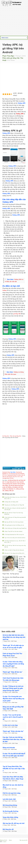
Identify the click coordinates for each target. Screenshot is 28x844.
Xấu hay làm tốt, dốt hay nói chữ (13, 823)
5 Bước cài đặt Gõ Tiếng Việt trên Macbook (14, 550)
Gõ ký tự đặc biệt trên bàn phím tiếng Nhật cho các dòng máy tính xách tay (14, 637)
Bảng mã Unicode (9, 747)
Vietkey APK (20, 114)
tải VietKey (9, 487)
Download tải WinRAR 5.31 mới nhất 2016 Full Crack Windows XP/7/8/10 (13, 473)
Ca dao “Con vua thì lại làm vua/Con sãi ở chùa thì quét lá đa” (13, 717)
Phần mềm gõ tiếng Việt (11, 58)
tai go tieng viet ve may (13, 482)
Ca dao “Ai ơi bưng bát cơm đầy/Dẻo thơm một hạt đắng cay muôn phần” (13, 698)
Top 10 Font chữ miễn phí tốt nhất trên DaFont (14, 537)
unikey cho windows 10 (8, 489)
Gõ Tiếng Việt (12, 3)
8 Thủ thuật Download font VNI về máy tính (14, 534)
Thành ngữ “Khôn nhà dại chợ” (13, 731)
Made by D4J (3, 840)
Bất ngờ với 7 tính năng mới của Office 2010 (14, 553)
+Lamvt (4, 841)
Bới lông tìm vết (8, 829)
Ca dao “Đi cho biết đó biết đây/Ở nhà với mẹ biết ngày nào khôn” (14, 754)
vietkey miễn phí (9, 490)
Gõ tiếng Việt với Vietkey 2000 (11, 501)
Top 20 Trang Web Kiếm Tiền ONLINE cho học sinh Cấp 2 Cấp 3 (14, 768)
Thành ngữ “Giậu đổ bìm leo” (12, 672)
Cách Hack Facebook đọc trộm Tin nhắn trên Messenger (13, 679)
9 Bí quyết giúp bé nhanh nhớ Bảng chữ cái (14, 525)
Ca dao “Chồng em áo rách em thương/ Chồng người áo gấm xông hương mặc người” (13, 688)
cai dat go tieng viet (13, 480)
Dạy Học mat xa (16, 476)
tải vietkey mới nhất (17, 487)
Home (10, 840)
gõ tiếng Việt (17, 314)
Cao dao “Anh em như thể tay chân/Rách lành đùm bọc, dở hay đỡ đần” (14, 739)
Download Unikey (6, 472)
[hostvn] (14, 468)
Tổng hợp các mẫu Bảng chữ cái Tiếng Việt (14, 505)
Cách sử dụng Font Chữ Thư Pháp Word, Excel (12, 654)
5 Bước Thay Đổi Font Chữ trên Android (13, 531)
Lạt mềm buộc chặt (9, 799)
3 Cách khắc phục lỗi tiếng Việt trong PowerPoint (15, 528)
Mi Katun (12, 478)
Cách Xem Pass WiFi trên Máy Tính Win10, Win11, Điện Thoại (13, 778)
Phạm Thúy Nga (8, 56)
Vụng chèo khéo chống (10, 817)
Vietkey (4, 290)
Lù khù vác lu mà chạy (10, 725)
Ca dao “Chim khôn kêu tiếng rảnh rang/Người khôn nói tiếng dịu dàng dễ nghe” (13, 664)
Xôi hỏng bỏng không (10, 805)
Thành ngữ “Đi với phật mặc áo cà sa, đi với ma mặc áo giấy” (13, 646)
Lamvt (9, 590)
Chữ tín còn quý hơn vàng (11, 793)
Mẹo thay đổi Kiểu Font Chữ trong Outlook (13, 522)
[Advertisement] (14, 20)
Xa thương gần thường (10, 811)
